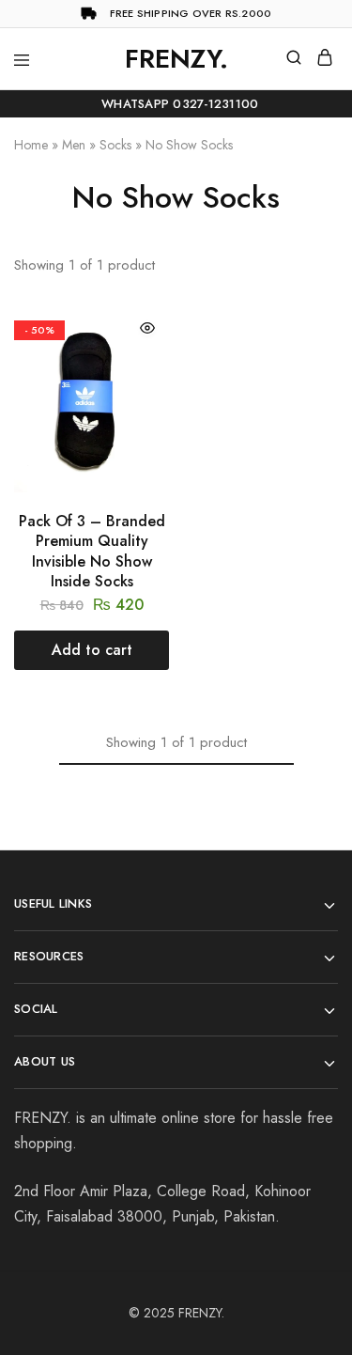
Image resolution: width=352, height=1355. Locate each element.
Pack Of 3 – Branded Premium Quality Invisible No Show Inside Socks (92, 551)
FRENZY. (201, 1312)
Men (73, 144)
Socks (115, 144)
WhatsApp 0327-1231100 (176, 104)
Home (31, 144)
